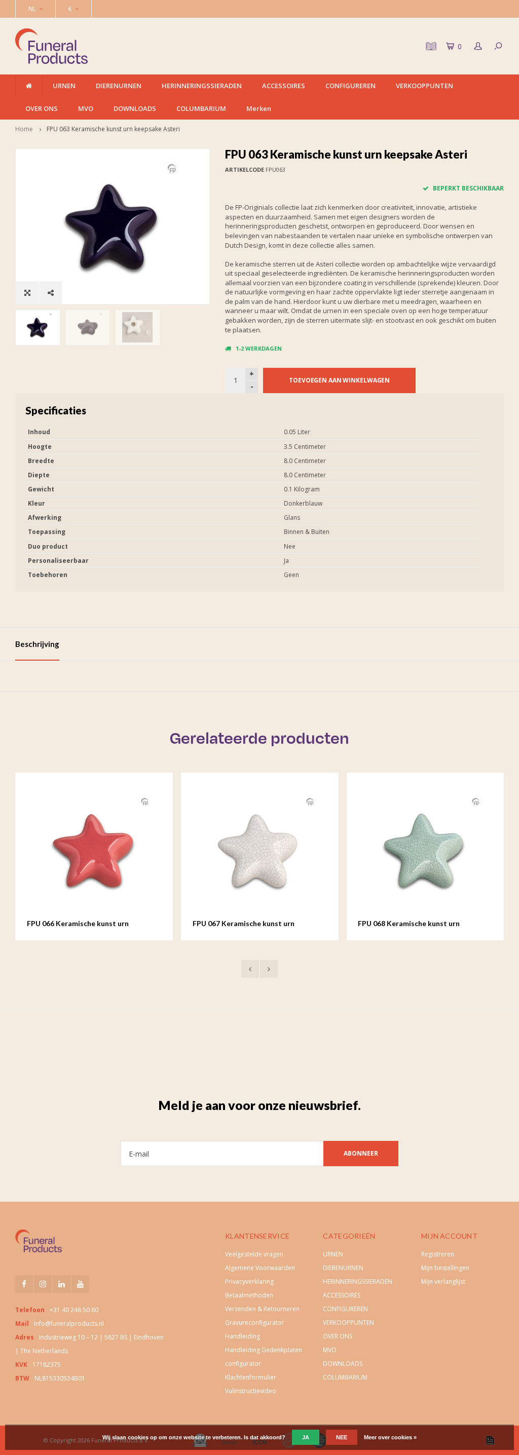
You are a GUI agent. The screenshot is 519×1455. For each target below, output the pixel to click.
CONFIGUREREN (350, 85)
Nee (341, 1437)
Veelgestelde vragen (254, 1254)
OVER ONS (41, 108)
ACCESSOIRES (283, 85)
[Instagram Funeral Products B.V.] (43, 1284)
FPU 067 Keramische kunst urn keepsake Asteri (93, 924)
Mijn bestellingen (445, 1267)
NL (32, 9)
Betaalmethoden (249, 1295)
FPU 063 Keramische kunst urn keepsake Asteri (113, 129)
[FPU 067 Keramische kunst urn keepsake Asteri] (110, 851)
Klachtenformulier (250, 1377)
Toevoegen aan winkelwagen (339, 380)
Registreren (437, 1254)
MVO (85, 108)
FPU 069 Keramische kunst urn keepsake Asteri (424, 924)
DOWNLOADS (135, 108)
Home (24, 129)
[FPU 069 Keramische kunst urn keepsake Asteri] (441, 851)
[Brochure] (430, 46)
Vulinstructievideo (250, 1391)
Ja (305, 1437)
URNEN (64, 85)
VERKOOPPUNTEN (424, 85)
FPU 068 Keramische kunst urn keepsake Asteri (259, 924)
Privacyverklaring (249, 1281)
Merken (258, 108)
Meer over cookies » (390, 1437)
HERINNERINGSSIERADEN (202, 85)
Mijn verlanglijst (443, 1281)
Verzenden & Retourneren (262, 1309)
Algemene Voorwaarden (260, 1267)
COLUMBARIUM (201, 108)
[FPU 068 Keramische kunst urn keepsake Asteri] (275, 851)
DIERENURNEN (118, 85)
